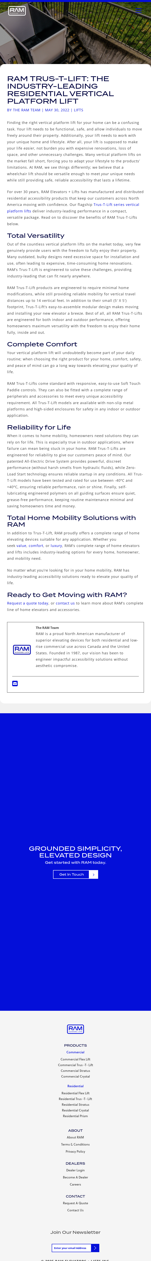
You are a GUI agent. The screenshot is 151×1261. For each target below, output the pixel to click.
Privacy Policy (75, 1151)
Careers (75, 1184)
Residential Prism (75, 1116)
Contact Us (75, 1210)
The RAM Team (27, 110)
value (21, 545)
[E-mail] (15, 685)
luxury (56, 545)
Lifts (78, 110)
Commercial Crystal (75, 1076)
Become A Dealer (75, 1177)
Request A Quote (75, 1203)
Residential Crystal (75, 1110)
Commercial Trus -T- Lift (75, 1065)
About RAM (75, 1137)
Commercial (75, 1052)
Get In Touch (71, 874)
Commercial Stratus (75, 1070)
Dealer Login (75, 1170)
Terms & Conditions (75, 1144)
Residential (75, 1086)
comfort (36, 545)
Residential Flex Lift (75, 1093)
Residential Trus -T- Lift (75, 1098)
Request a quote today (27, 603)
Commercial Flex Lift (75, 1059)
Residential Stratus (75, 1104)
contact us (65, 603)
